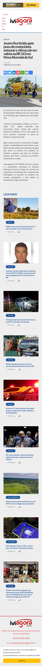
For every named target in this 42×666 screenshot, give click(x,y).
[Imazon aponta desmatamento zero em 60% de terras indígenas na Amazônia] (21, 483)
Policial (11, 267)
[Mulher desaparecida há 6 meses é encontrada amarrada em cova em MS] (21, 345)
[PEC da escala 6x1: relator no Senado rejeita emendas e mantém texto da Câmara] (21, 436)
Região (10, 222)
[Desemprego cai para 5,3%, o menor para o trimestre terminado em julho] (21, 527)
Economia (11, 542)
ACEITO (21, 661)
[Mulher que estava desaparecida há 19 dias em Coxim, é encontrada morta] (21, 208)
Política (11, 451)
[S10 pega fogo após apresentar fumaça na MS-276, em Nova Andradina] (21, 301)
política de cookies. (34, 655)
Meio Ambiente (13, 497)
